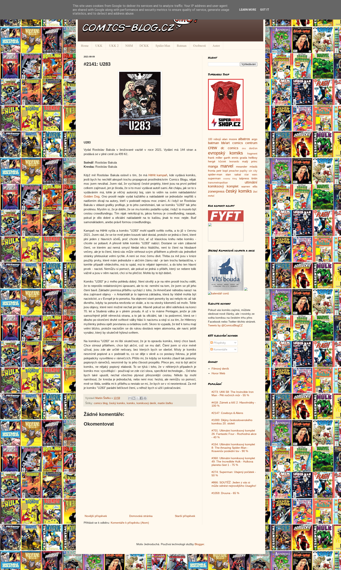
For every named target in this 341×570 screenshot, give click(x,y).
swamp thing (230, 178)
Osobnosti (199, 45)
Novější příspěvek (96, 516)
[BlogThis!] (134, 398)
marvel (226, 166)
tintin (254, 178)
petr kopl (222, 170)
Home (85, 45)
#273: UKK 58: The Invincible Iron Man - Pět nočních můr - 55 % (233, 393)
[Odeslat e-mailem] (130, 398)
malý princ (249, 161)
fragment (252, 153)
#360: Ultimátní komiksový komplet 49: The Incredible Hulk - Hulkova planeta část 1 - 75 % (233, 461)
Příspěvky (219, 342)
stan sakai (233, 174)
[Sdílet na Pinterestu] (145, 398)
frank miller (215, 157)
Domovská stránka (141, 516)
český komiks (117, 403)
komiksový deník (146, 403)
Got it (264, 9)
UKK (98, 45)
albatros (244, 139)
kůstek (222, 161)
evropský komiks (225, 153)
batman (213, 143)
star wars (250, 174)
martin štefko (165, 403)
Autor (216, 45)
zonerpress (216, 191)
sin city (253, 170)
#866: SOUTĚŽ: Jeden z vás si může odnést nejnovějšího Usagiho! (234, 484)
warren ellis (249, 186)
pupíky (243, 170)
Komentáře (220, 349)
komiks (131, 403)
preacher (234, 170)
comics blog (101, 403)
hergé (211, 161)
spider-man (215, 174)
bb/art (225, 143)
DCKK (144, 45)
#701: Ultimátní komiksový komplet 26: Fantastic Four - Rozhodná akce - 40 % (234, 434)
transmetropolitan (218, 182)
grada (243, 157)
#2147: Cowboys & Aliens (227, 413)
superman (214, 178)
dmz (244, 148)
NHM (129, 45)
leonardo (234, 161)
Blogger (199, 544)
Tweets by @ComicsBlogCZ (225, 325)
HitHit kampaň (157, 175)
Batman (181, 45)
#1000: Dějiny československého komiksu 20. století (232, 421)
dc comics (230, 148)
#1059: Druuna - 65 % (225, 493)
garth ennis (231, 157)
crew (212, 147)
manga (213, 166)
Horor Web (218, 373)
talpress (244, 178)
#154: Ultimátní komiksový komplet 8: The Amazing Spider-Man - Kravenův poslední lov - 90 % (233, 448)
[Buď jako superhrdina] (226, 129)
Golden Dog (91, 196)
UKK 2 (114, 45)
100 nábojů (214, 139)
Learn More (247, 9)
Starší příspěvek (185, 516)
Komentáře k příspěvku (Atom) (130, 522)
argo (254, 139)
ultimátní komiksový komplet (232, 184)
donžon (253, 148)
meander (241, 166)
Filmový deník (220, 368)
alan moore (229, 139)
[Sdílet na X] (138, 398)
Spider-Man (163, 45)
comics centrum (244, 143)
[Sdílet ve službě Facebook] (141, 398)
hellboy (252, 157)
